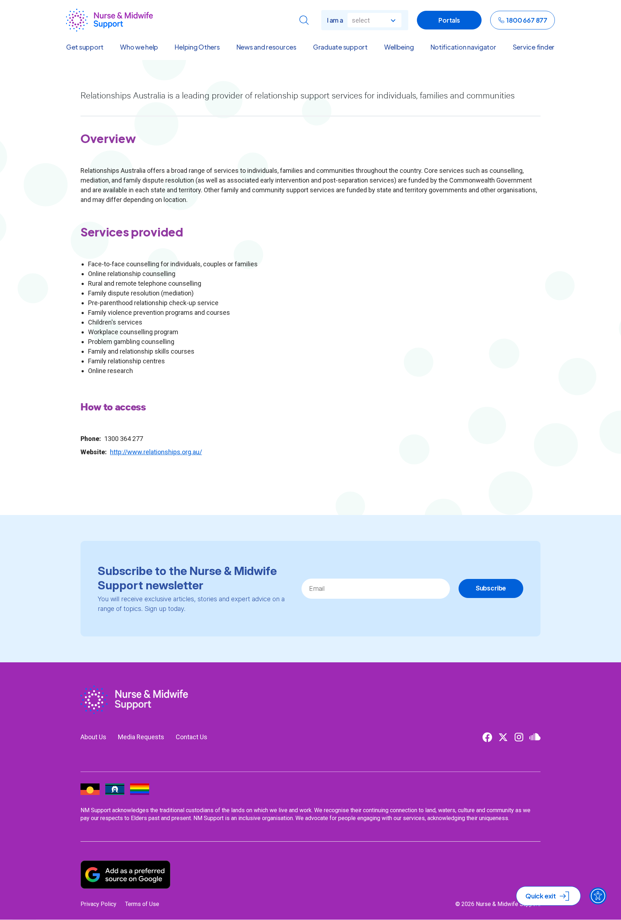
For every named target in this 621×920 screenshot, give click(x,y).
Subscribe (491, 588)
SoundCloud (534, 737)
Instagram (519, 737)
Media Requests (141, 737)
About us (93, 737)
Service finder (534, 47)
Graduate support (340, 47)
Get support (85, 47)
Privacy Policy (98, 904)
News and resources (266, 47)
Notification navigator (463, 47)
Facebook (487, 737)
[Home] (109, 20)
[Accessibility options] (598, 896)
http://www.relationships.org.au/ (156, 452)
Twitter (503, 737)
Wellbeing (399, 47)
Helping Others (197, 47)
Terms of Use (142, 904)
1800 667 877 (526, 20)
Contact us (191, 737)
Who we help (139, 47)
